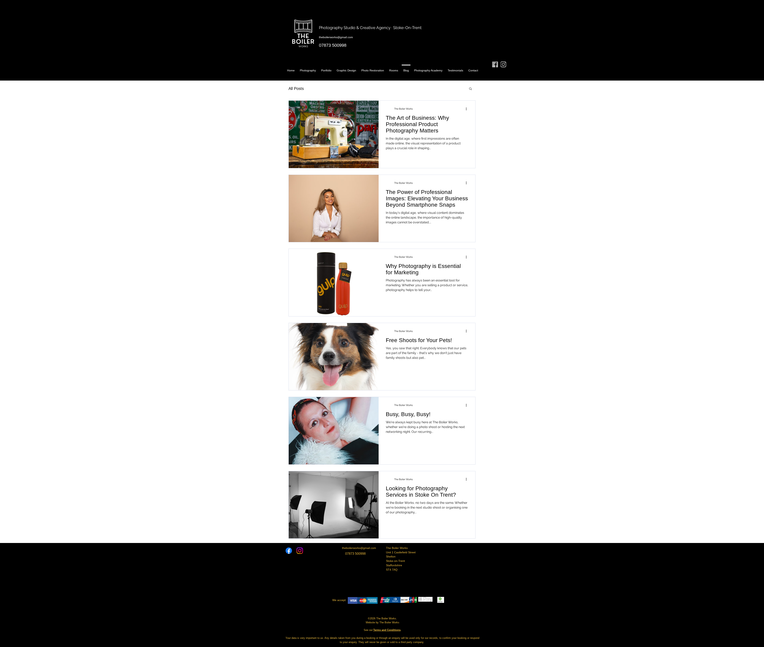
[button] (470, 89)
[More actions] (467, 108)
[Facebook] (289, 550)
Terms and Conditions (387, 630)
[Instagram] (299, 550)
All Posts (296, 88)
